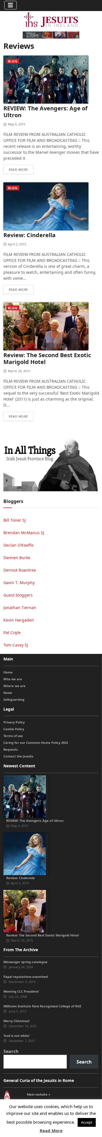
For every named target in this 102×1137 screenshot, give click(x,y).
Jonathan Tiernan (19, 607)
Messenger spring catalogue (25, 962)
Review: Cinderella (29, 235)
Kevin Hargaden (18, 620)
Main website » (38, 1094)
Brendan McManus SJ (23, 532)
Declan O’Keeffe (18, 545)
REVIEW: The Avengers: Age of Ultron (45, 111)
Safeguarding (13, 699)
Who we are (12, 679)
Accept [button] (86, 1122)
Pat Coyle (12, 632)
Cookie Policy (13, 729)
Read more (18, 169)
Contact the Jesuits (18, 756)
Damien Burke (16, 557)
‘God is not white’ (16, 1035)
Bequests (10, 749)
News (7, 692)
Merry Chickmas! (16, 1021)
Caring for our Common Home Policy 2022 (35, 742)
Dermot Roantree (19, 570)
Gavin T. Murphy (19, 582)
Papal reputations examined (25, 976)
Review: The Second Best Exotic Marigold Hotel (47, 358)
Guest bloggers (18, 595)
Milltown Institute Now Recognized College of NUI (42, 1006)
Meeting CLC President (21, 991)
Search (11, 1051)
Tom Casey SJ (15, 645)
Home (8, 672)
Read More (51, 1130)
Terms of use (13, 736)
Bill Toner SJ (14, 520)
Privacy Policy (14, 722)
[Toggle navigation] (10, 5)
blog (13, 61)
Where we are (14, 686)
